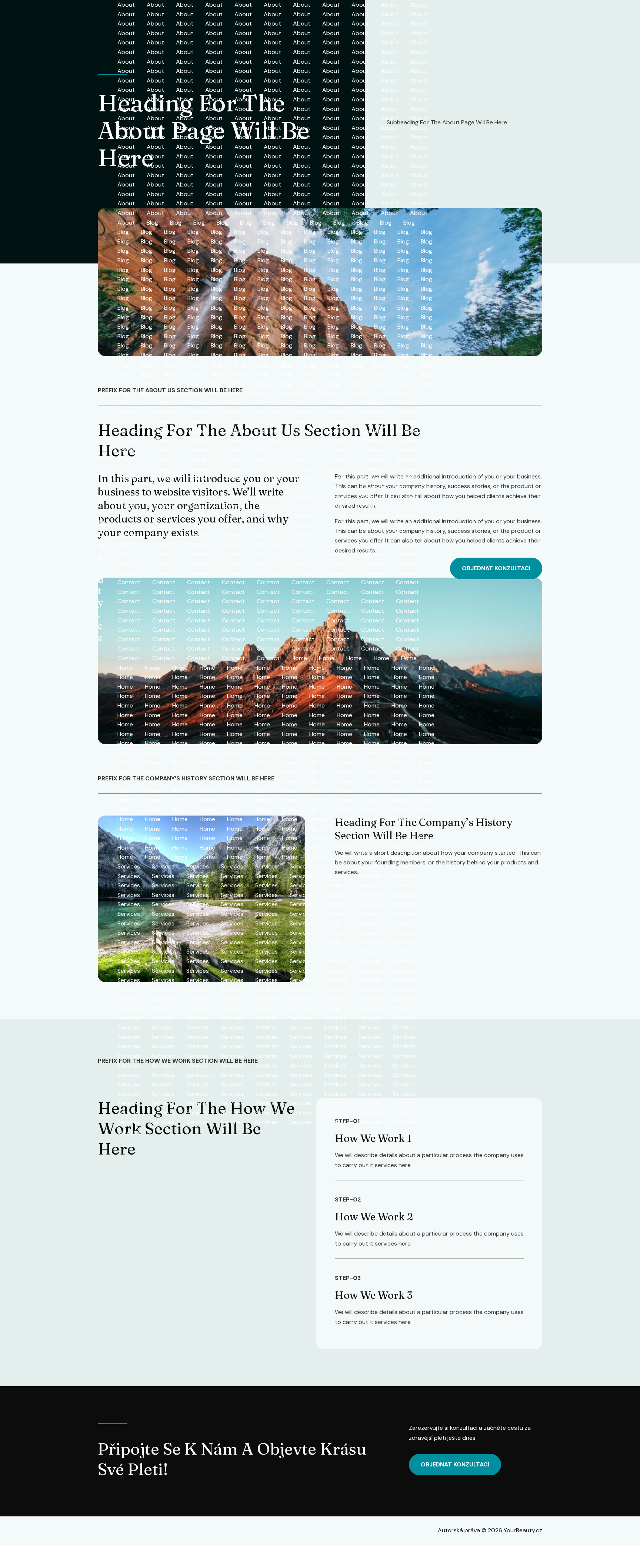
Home (299, 658)
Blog (152, 222)
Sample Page (381, 857)
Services (421, 857)
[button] (496, 568)
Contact (222, 393)
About (126, 5)
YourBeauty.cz (101, 568)
